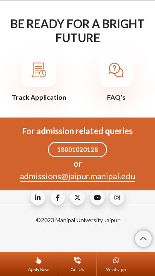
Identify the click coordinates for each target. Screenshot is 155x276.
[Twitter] (77, 197)
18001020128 (77, 149)
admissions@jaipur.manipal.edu (77, 176)
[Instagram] (117, 197)
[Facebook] (57, 197)
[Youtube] (97, 197)
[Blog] (38, 197)
